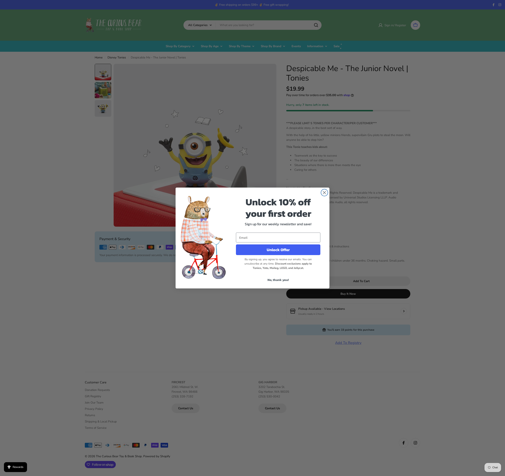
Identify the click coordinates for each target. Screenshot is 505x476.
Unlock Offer (278, 250)
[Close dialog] (324, 192)
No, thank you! (278, 279)
